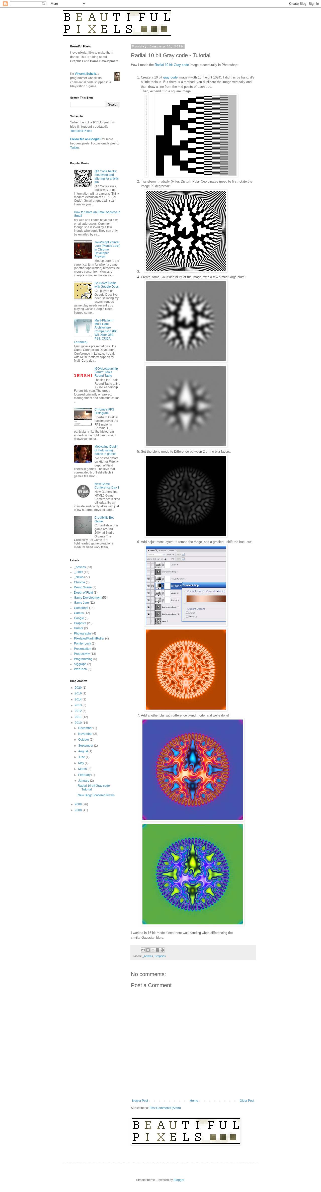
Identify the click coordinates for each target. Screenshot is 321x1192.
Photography (83, 633)
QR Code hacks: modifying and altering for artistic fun (107, 177)
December (85, 728)
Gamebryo (81, 608)
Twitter (74, 147)
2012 (79, 711)
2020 (79, 687)
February (84, 775)
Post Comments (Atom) (165, 1108)
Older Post (247, 1100)
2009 (79, 804)
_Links (78, 572)
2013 (79, 705)
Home (194, 1100)
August (83, 751)
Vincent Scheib (85, 73)
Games (79, 613)
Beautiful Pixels (81, 131)
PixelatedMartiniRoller (89, 638)
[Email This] (143, 949)
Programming (83, 659)
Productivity (82, 654)
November (85, 734)
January (84, 780)
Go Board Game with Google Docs (107, 284)
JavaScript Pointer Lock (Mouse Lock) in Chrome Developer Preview (107, 250)
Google (79, 618)
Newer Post (140, 1100)
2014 (79, 699)
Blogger (179, 1180)
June (82, 757)
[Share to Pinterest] (162, 949)
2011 (79, 717)
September (86, 745)
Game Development (87, 597)
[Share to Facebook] (157, 949)
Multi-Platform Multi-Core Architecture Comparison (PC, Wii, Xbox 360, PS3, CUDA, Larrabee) (96, 331)
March (83, 769)
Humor (78, 628)
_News (79, 577)
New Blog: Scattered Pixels (96, 795)
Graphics (160, 956)
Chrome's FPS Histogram (104, 411)
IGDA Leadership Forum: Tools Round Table (106, 372)
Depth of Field (83, 592)
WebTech (80, 669)
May (81, 763)
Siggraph (80, 664)
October (84, 739)
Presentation (82, 649)
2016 (79, 693)
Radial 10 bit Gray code (172, 65)
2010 (79, 723)
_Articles (147, 956)
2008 (79, 810)
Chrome (79, 582)
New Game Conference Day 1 (107, 485)
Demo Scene (83, 587)
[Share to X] (152, 949)
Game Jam (81, 602)
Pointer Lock (82, 643)
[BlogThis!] (147, 949)
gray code (170, 77)
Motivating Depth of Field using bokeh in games (106, 450)
